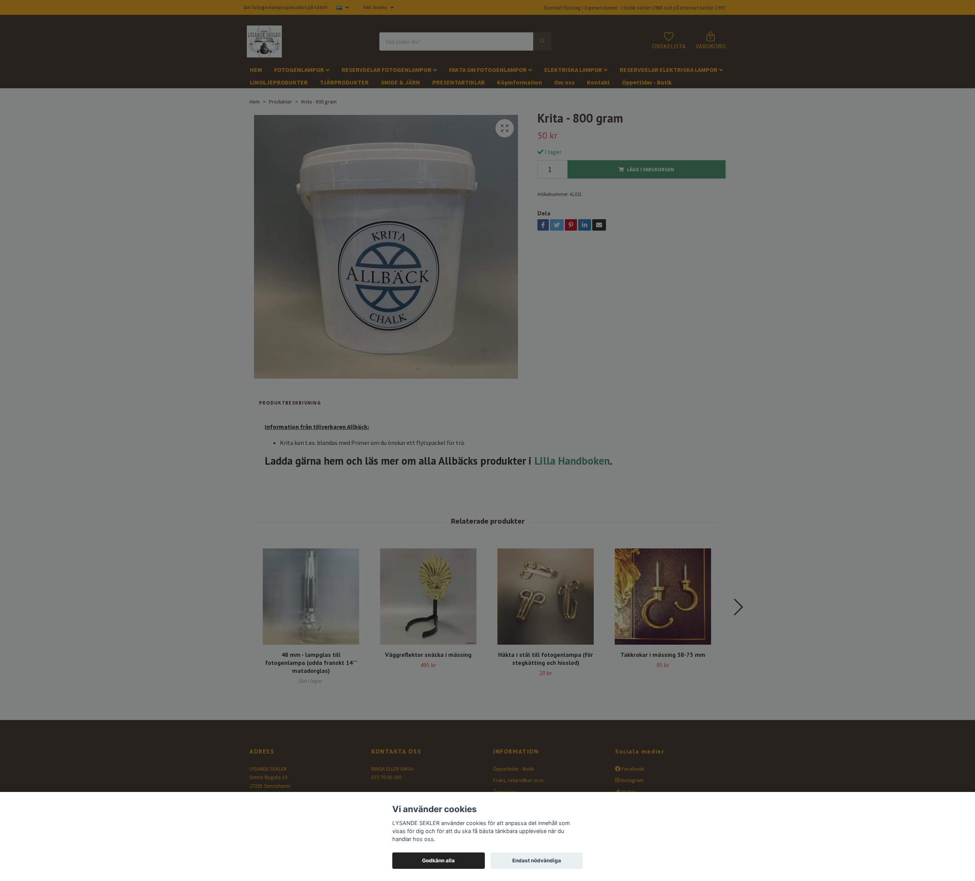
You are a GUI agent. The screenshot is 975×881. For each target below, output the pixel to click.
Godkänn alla (438, 860)
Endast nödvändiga (536, 860)
